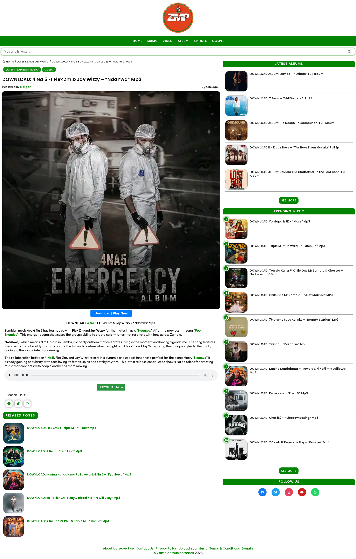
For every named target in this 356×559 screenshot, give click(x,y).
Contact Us (144, 548)
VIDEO (168, 41)
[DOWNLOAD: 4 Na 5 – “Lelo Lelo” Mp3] (13, 465)
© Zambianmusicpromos (173, 553)
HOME (137, 41)
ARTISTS (200, 41)
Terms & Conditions (224, 548)
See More (288, 200)
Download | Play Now (111, 313)
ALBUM (183, 41)
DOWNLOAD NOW (111, 387)
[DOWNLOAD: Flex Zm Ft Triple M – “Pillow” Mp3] (13, 442)
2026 (199, 553)
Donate (247, 548)
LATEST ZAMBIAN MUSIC (33, 62)
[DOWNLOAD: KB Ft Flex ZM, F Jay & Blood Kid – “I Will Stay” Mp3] (13, 512)
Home (9, 62)
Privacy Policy (166, 548)
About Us (110, 548)
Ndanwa (144, 330)
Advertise (126, 548)
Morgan (26, 87)
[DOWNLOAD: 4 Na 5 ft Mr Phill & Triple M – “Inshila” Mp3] (13, 535)
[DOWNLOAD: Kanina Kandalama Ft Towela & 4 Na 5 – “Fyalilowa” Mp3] (13, 489)
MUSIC (152, 41)
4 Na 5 (91, 323)
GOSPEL (218, 41)
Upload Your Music (193, 548)
